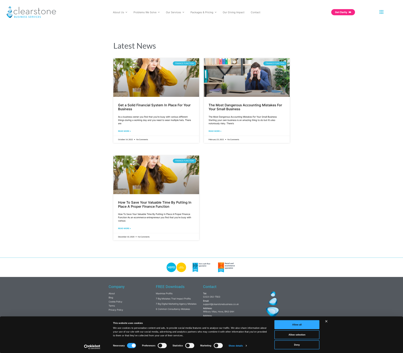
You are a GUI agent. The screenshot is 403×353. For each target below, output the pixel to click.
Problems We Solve (144, 12)
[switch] (162, 345)
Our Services (173, 12)
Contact (255, 12)
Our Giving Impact (233, 12)
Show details (236, 345)
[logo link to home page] (31, 12)
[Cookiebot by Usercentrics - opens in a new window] (92, 346)
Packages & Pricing (201, 12)
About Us (118, 12)
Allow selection (297, 334)
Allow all (297, 324)
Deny (297, 344)
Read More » (124, 131)
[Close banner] (326, 321)
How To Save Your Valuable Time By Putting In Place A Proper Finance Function (154, 204)
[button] (381, 12)
